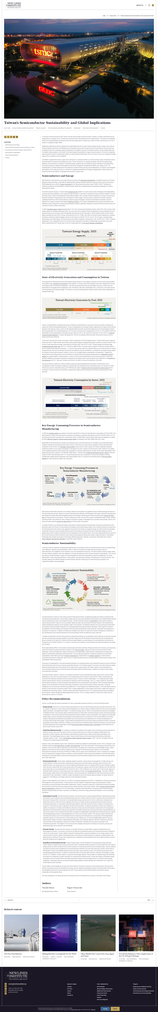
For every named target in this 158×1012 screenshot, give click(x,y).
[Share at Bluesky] (11, 137)
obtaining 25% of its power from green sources (95, 368)
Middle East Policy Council (104, 991)
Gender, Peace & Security (139, 988)
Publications (113, 15)
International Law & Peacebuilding (142, 993)
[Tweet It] (8, 137)
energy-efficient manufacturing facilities (53, 539)
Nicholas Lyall (93, 959)
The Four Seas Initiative (13, 954)
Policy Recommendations (11, 155)
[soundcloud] (6, 993)
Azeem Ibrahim (16, 956)
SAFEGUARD (77, 128)
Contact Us (139, 5)
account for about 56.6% (64, 521)
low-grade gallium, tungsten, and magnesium (67, 745)
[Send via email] (14, 137)
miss (44, 777)
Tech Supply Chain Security (91, 128)
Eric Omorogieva (132, 959)
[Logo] (12, 5)
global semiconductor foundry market (97, 452)
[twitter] (6, 989)
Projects (99, 997)
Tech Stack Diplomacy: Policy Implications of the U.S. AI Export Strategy (136, 955)
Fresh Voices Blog (101, 995)
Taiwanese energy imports (54, 209)
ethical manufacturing (71, 655)
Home (104, 15)
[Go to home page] (16, 976)
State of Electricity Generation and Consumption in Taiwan (20, 147)
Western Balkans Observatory (104, 988)
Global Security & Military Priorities (142, 986)
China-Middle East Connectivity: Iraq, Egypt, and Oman (97, 955)
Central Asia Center (102, 993)
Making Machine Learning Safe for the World (59, 954)
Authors (7, 157)
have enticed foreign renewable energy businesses (85, 724)
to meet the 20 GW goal (94, 771)
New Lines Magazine (102, 999)
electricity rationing (73, 201)
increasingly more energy (60, 283)
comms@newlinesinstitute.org (17, 984)
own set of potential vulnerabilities (93, 223)
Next (149, 900)
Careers (69, 991)
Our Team (69, 988)
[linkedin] (6, 986)
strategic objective (94, 655)
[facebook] (6, 984)
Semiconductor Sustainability (12, 152)
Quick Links (71, 984)
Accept (105, 1009)
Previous (10, 900)
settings (93, 1009)
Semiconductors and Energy (12, 145)
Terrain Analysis (41, 128)
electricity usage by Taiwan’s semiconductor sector (62, 439)
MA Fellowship (101, 986)
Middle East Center (28, 956)
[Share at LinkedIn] (5, 137)
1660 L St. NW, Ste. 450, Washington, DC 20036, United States (15, 990)
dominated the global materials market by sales (77, 738)
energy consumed (66, 184)
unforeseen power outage (67, 447)
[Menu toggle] (153, 5)
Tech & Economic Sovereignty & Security (60, 128)
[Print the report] (17, 137)
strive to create (79, 650)
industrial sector (53, 433)
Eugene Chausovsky (28, 128)
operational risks (73, 192)
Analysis (69, 986)
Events (69, 993)
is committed (93, 621)
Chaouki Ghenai (16, 128)
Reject (115, 1009)
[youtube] (6, 991)
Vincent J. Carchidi (56, 956)
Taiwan (103, 128)
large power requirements (87, 180)
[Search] (149, 5)
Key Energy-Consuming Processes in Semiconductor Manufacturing (18, 150)
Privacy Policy (73, 1009)
